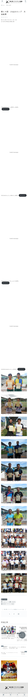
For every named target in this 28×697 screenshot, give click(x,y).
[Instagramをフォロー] (18, 614)
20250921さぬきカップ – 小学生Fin (9, 369)
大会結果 (5, 599)
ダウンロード (5, 109)
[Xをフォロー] (9, 614)
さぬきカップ (6, 601)
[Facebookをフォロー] (14, 614)
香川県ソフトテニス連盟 (8, 604)
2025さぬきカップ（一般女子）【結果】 (9, 195)
